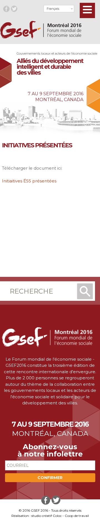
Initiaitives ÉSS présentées (29, 181)
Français (53, 9)
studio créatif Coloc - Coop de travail (60, 516)
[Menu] (87, 10)
